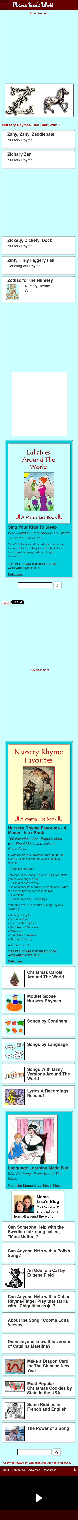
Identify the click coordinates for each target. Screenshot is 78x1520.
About (5, 1470)
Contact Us (19, 1470)
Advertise (34, 1470)
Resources (49, 1470)
